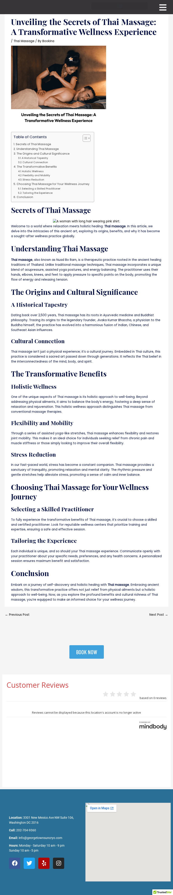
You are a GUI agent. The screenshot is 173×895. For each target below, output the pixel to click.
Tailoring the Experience (37, 193)
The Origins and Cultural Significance (43, 154)
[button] (119, 6)
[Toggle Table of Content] (84, 138)
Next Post (158, 615)
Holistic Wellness (33, 171)
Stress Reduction (33, 179)
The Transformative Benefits (37, 167)
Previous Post (17, 615)
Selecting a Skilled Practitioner (41, 188)
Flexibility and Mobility (36, 175)
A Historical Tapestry (35, 158)
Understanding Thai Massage (37, 149)
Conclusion (25, 197)
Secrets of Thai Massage (33, 144)
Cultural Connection (35, 162)
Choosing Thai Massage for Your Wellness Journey (53, 184)
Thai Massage (24, 41)
